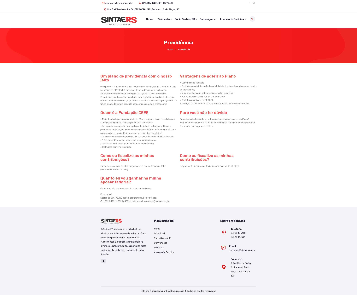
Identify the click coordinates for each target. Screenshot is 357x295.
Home (149, 19)
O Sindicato (160, 233)
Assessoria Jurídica (231, 19)
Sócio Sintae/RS (185, 19)
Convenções (207, 19)
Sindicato (164, 19)
